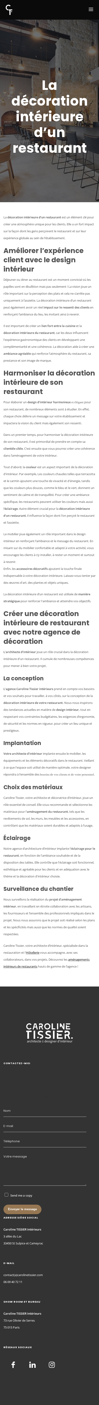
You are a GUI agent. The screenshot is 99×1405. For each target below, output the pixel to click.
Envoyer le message (22, 1209)
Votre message (15, 1156)
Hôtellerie (32, 952)
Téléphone (11, 1141)
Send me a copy (21, 1195)
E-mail (8, 1126)
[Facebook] (13, 1365)
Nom (7, 1111)
